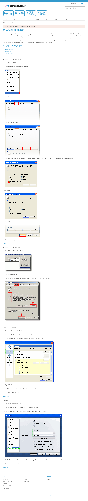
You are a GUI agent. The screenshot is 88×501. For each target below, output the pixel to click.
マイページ (47, 479)
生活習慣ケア (47, 19)
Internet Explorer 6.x (10, 51)
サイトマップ (27, 479)
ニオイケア (58, 19)
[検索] (83, 8)
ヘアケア (7, 19)
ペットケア (68, 19)
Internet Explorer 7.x (10, 49)
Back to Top (6, 244)
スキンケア (26, 19)
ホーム (4, 22)
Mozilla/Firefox (9, 53)
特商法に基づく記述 (7, 481)
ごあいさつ (5, 479)
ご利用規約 (5, 483)
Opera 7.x (7, 55)
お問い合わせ (6, 488)
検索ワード (26, 481)
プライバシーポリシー (8, 486)
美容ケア (16, 19)
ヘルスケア (36, 19)
